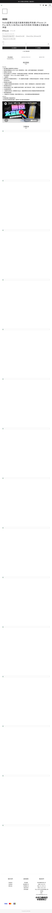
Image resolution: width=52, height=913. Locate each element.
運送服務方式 (26, 884)
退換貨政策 (26, 887)
